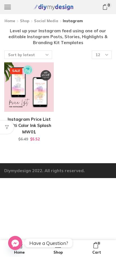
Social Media (46, 21)
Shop (24, 21)
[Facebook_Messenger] (15, 243)
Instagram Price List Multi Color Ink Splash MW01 (29, 125)
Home (10, 21)
